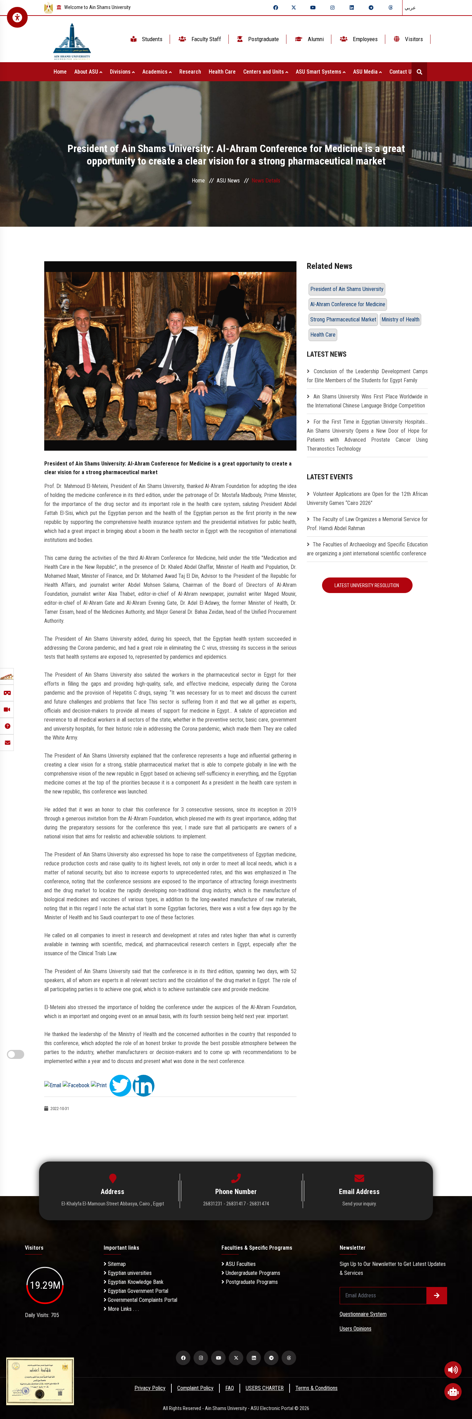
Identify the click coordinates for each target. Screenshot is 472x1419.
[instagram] (332, 7)
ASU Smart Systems (319, 71)
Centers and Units (264, 71)
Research (190, 71)
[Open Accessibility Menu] (17, 17)
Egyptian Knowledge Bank (134, 1282)
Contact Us (402, 71)
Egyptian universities (129, 1273)
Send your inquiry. (359, 1204)
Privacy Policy (150, 1388)
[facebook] (275, 7)
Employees (364, 39)
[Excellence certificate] (40, 1381)
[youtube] (313, 7)
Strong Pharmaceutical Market (343, 319)
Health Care (222, 71)
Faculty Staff (205, 39)
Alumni (315, 39)
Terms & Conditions (316, 1388)
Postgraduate (263, 39)
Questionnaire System (363, 1314)
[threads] (390, 7)
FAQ (229, 1388)
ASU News (228, 180)
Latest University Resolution (367, 585)
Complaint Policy (195, 1388)
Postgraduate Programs (251, 1282)
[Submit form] (436, 1295)
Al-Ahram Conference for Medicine (347, 304)
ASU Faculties (240, 1264)
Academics (155, 71)
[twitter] (293, 7)
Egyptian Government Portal (137, 1291)
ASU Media (366, 71)
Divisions (121, 71)
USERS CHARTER (265, 1388)
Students (151, 39)
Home (60, 71)
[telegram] (371, 7)
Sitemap (116, 1264)
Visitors (413, 39)
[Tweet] (120, 1085)
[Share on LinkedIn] (143, 1085)
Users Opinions (355, 1328)
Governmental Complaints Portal (141, 1300)
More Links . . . (122, 1309)
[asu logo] (72, 39)
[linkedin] (351, 7)
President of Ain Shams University (347, 289)
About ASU (87, 71)
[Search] (419, 71)
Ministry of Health (400, 319)
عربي (410, 7)
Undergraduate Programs (252, 1273)
